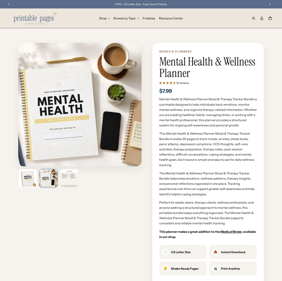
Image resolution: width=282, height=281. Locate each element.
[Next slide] (270, 4)
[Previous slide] (9, 4)
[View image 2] (48, 178)
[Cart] (270, 18)
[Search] (253, 18)
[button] (167, 83)
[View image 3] (69, 178)
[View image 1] (27, 178)
